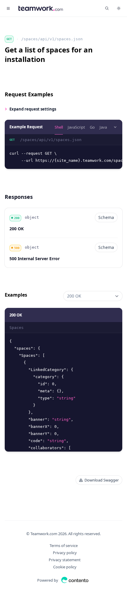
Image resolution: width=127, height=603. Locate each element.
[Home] (41, 8)
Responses (19, 196)
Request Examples (29, 94)
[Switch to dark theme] (118, 8)
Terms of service (64, 545)
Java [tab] (103, 127)
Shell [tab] (59, 127)
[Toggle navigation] (8, 8)
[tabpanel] (63, 152)
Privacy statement (65, 559)
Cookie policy (64, 567)
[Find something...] (106, 8)
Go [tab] (92, 127)
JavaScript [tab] (76, 127)
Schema (106, 217)
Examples (16, 295)
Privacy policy (65, 552)
